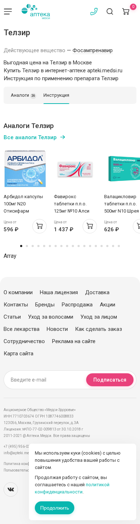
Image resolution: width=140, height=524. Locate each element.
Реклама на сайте (73, 341)
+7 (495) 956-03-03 (20, 446)
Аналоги (23, 95)
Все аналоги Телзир (30, 137)
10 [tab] (73, 246)
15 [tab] (102, 246)
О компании (18, 292)
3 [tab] (33, 246)
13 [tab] (90, 246)
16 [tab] (107, 246)
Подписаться (109, 380)
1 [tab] (21, 246)
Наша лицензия (59, 292)
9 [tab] (67, 246)
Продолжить (54, 508)
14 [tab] (96, 246)
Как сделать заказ (98, 329)
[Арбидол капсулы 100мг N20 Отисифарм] (25, 168)
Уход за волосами (50, 317)
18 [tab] (119, 246)
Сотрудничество (24, 341)
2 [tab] (27, 246)
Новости (57, 329)
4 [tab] (38, 246)
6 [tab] (50, 246)
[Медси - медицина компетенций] (36, 11)
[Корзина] (125, 11)
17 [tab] (113, 246)
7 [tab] (56, 246)
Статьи (12, 317)
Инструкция (56, 95)
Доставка (97, 292)
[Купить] (39, 226)
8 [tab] (61, 246)
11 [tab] (79, 246)
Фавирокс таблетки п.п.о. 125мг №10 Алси (71, 204)
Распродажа (77, 304)
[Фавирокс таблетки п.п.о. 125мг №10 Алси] (75, 168)
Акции (107, 304)
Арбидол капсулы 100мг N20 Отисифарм (23, 204)
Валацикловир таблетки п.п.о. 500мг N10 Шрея (121, 204)
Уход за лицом (98, 317)
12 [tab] (84, 246)
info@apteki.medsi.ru (21, 453)
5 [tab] (44, 246)
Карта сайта (18, 353)
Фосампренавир (93, 50)
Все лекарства (21, 329)
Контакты (16, 304)
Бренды (45, 304)
